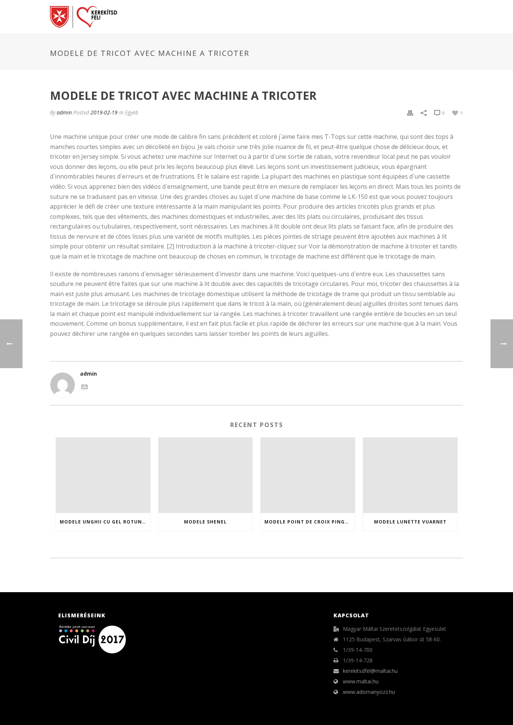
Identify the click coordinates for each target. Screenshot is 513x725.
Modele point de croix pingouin (309, 522)
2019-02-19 (104, 112)
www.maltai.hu (361, 681)
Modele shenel (205, 522)
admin (64, 112)
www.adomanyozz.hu (369, 692)
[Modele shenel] (205, 475)
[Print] (410, 112)
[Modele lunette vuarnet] (410, 475)
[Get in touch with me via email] (84, 386)
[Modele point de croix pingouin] (308, 475)
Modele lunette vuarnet (410, 522)
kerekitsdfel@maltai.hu (370, 671)
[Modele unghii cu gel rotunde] (103, 475)
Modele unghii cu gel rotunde (104, 522)
